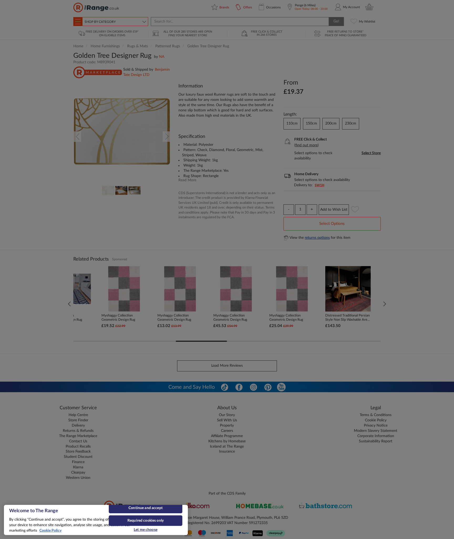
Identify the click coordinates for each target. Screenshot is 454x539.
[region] (96, 520)
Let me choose (145, 530)
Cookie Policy (50, 530)
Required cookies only (145, 520)
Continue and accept (145, 508)
